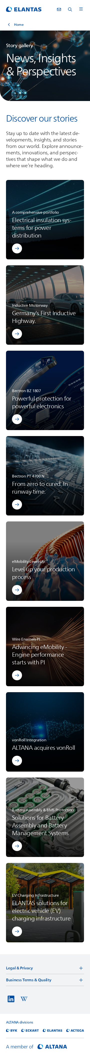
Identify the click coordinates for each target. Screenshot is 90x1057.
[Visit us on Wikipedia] (24, 999)
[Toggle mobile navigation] (81, 9)
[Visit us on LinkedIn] (11, 999)
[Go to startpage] (24, 9)
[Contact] (59, 9)
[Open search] (70, 9)
